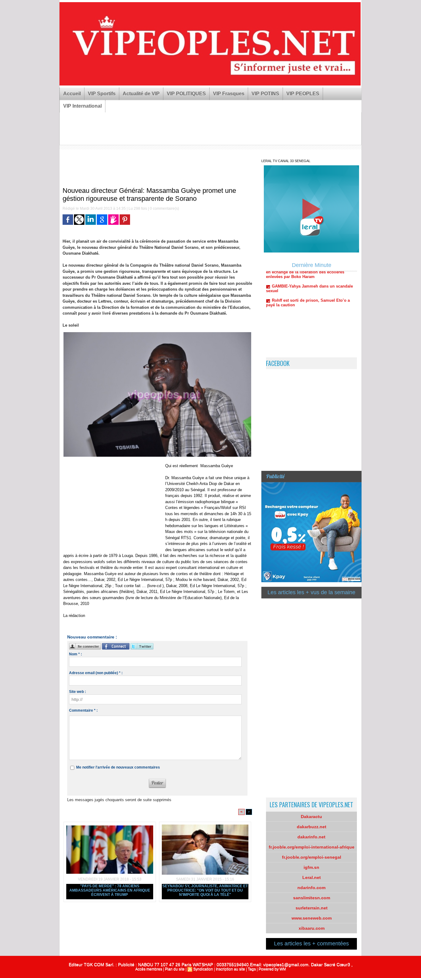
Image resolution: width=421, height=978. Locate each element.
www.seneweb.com (312, 918)
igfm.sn (311, 867)
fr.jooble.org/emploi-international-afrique (311, 847)
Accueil (72, 93)
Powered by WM (272, 969)
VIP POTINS (265, 93)
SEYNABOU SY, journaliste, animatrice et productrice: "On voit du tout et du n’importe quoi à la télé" (205, 890)
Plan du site (175, 969)
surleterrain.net (312, 907)
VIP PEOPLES (302, 93)
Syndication (203, 969)
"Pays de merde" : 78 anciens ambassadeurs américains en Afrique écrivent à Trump (109, 890)
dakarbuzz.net (311, 826)
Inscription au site (230, 969)
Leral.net (311, 877)
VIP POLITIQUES (186, 93)
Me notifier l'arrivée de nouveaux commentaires (118, 767)
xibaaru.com (312, 928)
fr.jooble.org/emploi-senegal (311, 857)
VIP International (82, 106)
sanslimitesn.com (311, 897)
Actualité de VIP (141, 93)
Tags (252, 969)
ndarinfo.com (311, 887)
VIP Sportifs (102, 93)
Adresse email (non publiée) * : (96, 673)
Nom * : (75, 654)
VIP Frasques (228, 93)
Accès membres (148, 969)
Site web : (77, 692)
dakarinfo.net (311, 836)
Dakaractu (311, 816)
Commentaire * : (83, 710)
